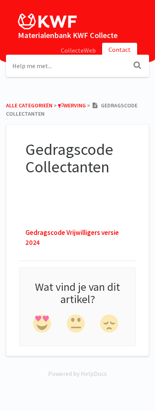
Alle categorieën (29, 105)
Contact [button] (119, 49)
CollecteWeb (78, 50)
